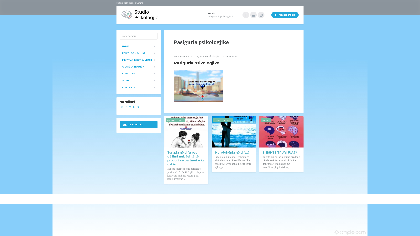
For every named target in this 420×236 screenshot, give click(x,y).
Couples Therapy (175, 120)
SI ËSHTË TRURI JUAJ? (279, 152)
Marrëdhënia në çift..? (232, 152)
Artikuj (265, 120)
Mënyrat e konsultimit (137, 60)
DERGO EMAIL (135, 124)
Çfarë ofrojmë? (133, 66)
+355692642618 (286, 15)
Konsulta (128, 73)
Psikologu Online (134, 53)
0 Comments (230, 56)
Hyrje (125, 46)
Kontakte (128, 87)
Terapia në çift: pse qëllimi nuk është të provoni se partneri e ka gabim (186, 158)
